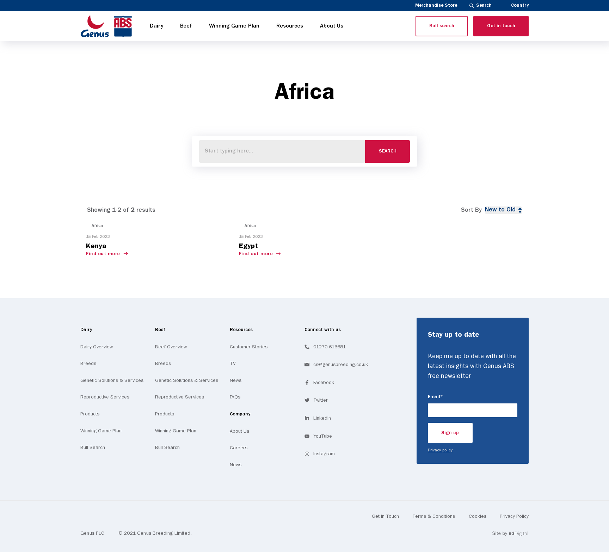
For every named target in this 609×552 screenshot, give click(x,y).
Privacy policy (440, 450)
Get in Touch (385, 516)
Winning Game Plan (101, 431)
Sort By (471, 210)
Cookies (477, 516)
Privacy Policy (514, 516)
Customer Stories (248, 347)
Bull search (441, 26)
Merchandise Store (436, 5)
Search (484, 5)
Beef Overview (171, 347)
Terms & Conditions (433, 516)
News (235, 380)
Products (89, 414)
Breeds (88, 363)
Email (445, 397)
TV (233, 363)
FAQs (235, 397)
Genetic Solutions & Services (111, 380)
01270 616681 (329, 347)
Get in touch (501, 26)
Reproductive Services (104, 397)
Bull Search (92, 447)
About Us (239, 431)
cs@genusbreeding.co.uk (340, 364)
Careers (238, 448)
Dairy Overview (96, 347)
